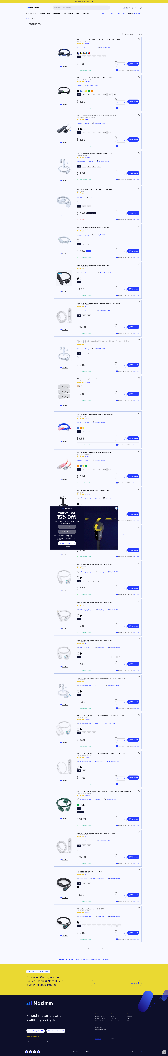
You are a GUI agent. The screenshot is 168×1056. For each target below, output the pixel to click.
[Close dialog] (116, 508)
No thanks (67, 547)
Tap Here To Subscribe (67, 543)
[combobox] (60, 532)
